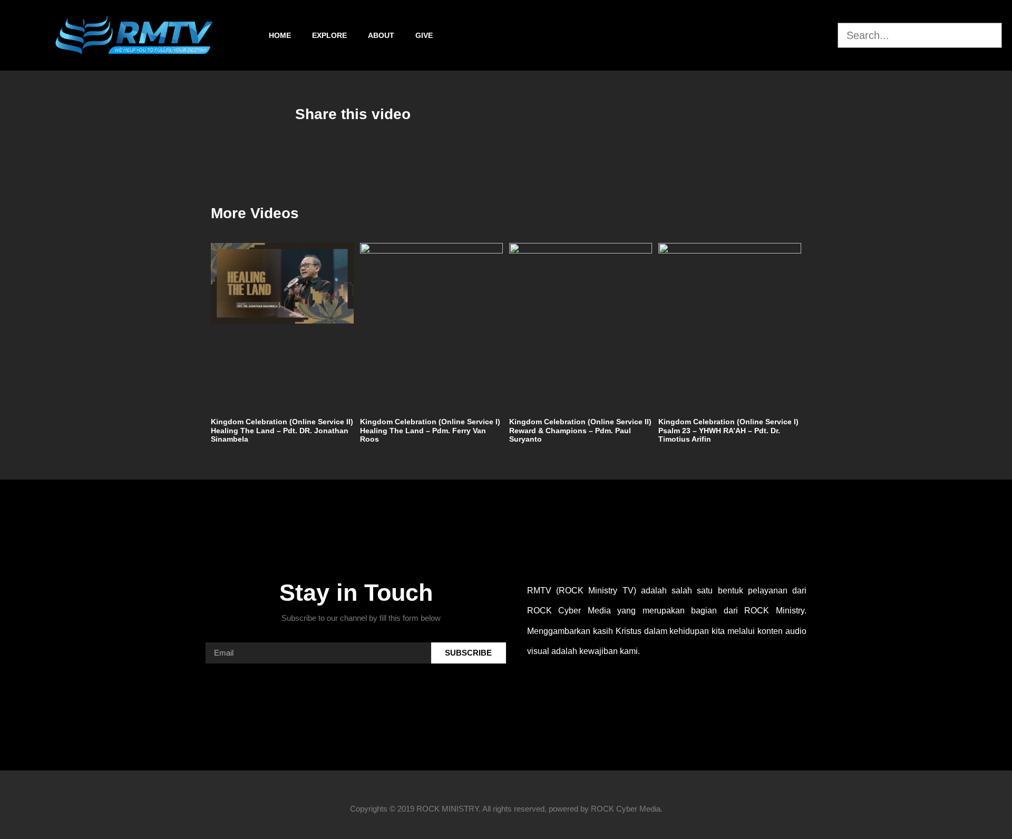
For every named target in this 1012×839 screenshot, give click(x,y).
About (381, 35)
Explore (329, 35)
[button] (920, 16)
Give (424, 35)
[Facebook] (771, 35)
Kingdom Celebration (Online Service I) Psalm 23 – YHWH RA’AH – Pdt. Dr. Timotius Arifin (728, 430)
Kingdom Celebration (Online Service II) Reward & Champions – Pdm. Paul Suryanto (580, 430)
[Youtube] (827, 35)
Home (280, 35)
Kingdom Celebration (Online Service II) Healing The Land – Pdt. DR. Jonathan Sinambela (282, 430)
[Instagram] (799, 35)
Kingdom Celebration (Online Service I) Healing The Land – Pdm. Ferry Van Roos (430, 430)
